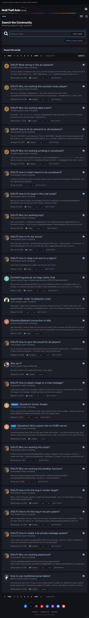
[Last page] (41, 55)
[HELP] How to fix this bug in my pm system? (35, 511)
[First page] (4, 55)
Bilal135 (13, 579)
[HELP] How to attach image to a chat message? (36, 382)
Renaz (12, 302)
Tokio (12, 132)
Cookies (54, 612)
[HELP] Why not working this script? (30, 447)
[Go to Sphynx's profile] (6, 278)
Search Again (77, 34)
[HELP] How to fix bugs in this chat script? (33, 193)
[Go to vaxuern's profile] (6, 321)
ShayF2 (13, 366)
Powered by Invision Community (44, 614)
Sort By (81, 55)
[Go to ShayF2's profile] (6, 364)
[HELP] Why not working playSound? (30, 554)
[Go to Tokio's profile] (6, 130)
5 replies (33, 121)
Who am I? (16, 363)
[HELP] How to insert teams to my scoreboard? (36, 172)
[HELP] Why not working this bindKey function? (36, 468)
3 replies (34, 99)
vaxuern (13, 323)
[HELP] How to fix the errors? (26, 236)
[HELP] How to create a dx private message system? (39, 533)
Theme (34, 612)
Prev (9, 56)
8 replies (32, 142)
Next (36, 56)
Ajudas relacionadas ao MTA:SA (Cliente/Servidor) (49, 280)
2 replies (28, 290)
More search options (75, 41)
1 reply (28, 207)
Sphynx (13, 280)
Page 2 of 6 (50, 56)
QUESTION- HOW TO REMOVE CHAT (30, 299)
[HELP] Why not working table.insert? (30, 107)
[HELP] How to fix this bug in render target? (34, 490)
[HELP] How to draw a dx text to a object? (33, 258)
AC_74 (12, 407)
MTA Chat (33, 366)
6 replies (34, 503)
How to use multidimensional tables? (30, 576)
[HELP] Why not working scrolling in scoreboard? (37, 150)
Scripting (34, 67)
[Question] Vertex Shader (34, 404)
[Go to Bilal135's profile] (6, 577)
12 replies (31, 355)
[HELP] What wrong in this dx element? (31, 64)
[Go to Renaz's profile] (6, 300)
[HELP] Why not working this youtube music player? (38, 86)
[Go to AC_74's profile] (6, 405)
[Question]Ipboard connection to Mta (30, 320)
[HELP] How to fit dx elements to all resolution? (36, 129)
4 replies (34, 78)
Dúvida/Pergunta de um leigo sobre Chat (32, 277)
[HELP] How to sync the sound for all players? (35, 342)
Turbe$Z (13, 67)
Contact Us (45, 612)
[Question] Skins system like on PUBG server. (42, 425)
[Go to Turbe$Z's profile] (6, 66)
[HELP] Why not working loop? (27, 215)
